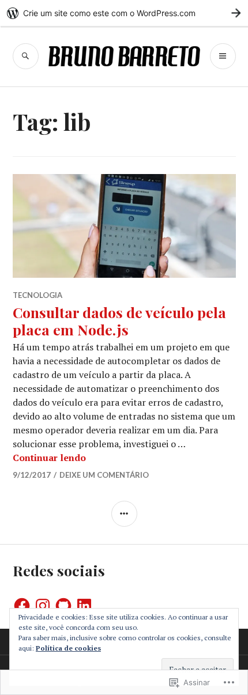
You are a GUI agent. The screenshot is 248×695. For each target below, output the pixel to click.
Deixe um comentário (104, 474)
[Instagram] (42, 605)
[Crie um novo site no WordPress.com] (124, 13)
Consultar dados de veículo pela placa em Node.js (119, 321)
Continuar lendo (49, 457)
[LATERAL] (124, 514)
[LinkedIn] (84, 605)
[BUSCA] (26, 56)
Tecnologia (37, 295)
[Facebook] (22, 605)
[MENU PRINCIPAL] (223, 56)
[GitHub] (63, 605)
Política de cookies (68, 648)
